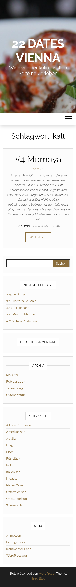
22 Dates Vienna (38, 50)
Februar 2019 (15, 382)
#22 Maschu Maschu (20, 314)
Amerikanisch (15, 432)
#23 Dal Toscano (17, 308)
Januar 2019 (14, 388)
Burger (11, 445)
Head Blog (38, 578)
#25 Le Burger (16, 294)
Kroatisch (12, 478)
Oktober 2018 (15, 395)
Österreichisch (16, 492)
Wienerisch (14, 505)
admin (26, 226)
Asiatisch (37, 168)
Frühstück (13, 458)
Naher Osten (15, 485)
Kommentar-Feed (18, 549)
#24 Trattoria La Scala (21, 301)
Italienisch (13, 472)
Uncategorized (16, 499)
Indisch (11, 465)
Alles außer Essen (18, 425)
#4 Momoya (38, 159)
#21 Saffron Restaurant (22, 321)
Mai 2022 (12, 375)
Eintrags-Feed (16, 542)
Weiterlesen (38, 237)
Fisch (10, 452)
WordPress (46, 573)
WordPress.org (16, 555)
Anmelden (13, 535)
